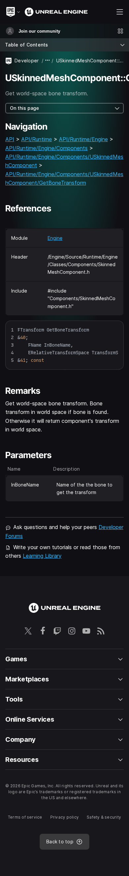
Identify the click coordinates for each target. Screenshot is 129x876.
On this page (24, 108)
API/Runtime (36, 139)
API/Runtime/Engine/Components (46, 148)
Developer (27, 60)
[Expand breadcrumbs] (47, 60)
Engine (55, 238)
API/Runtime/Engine (83, 139)
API (9, 139)
